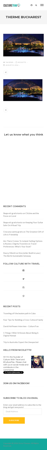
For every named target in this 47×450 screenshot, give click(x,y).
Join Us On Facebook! (16, 383)
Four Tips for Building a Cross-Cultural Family (23, 320)
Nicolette (22, 62)
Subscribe (14, 420)
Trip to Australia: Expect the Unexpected (20, 342)
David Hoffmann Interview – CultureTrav (21, 326)
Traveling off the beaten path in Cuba (19, 313)
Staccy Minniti (9, 253)
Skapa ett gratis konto (12, 213)
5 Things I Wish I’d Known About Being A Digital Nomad (20, 334)
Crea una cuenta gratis (13, 232)
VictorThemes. (24, 443)
